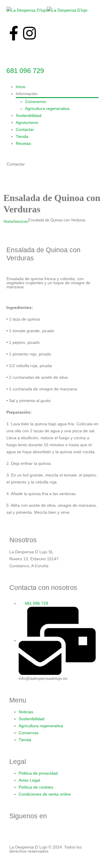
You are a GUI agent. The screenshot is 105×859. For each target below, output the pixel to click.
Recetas (23, 143)
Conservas (28, 732)
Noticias (26, 711)
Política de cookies (36, 787)
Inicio (20, 86)
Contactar (25, 129)
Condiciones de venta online (45, 794)
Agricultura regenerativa (47, 108)
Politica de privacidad (38, 773)
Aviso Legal (29, 780)
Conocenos (35, 101)
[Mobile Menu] (8, 180)
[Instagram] (29, 33)
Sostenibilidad (28, 115)
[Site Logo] (47, 10)
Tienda (22, 136)
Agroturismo (27, 122)
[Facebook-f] (13, 33)
